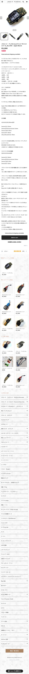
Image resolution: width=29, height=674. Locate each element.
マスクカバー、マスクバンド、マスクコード (11, 576)
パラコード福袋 (4, 612)
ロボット (3, 625)
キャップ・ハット (4, 567)
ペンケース (3, 617)
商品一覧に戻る (14, 651)
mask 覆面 (4, 545)
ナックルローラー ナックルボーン (9, 491)
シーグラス (3, 464)
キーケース (3, 634)
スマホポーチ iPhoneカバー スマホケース (12, 406)
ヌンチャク (3, 496)
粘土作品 (3, 581)
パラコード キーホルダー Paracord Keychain (12, 402)
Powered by (13, 659)
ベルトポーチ (4, 446)
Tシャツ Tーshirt (5, 554)
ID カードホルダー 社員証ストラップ (10, 482)
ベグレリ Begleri (5, 469)
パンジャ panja (4, 500)
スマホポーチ (4, 424)
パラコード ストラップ (6, 415)
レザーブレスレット (5, 549)
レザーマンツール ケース (7, 451)
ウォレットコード (5, 442)
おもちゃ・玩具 (4, 639)
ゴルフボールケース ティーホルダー (10, 433)
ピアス (2, 608)
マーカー (3, 536)
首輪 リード (4, 505)
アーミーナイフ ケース (6, 455)
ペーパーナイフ (4, 460)
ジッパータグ (4, 522)
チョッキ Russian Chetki (7, 599)
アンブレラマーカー (5, 643)
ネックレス (3, 603)
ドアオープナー (4, 590)
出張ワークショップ (5, 558)
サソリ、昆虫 (4, 621)
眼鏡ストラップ (4, 478)
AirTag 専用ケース (5, 594)
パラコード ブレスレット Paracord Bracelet (12, 397)
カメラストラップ (5, 419)
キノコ (2, 531)
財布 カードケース (6, 437)
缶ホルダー (4, 585)
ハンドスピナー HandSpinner (8, 518)
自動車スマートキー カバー (8, 630)
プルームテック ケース (6, 563)
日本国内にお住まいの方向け (14, 242)
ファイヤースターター (6, 572)
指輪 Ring (4, 487)
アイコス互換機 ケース (6, 513)
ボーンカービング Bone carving (9, 509)
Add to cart (14, 237)
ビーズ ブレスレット (6, 540)
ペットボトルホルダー (6, 473)
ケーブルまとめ (4, 527)
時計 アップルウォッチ (6, 410)
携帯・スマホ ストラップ (7, 428)
